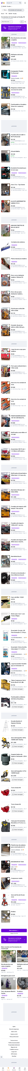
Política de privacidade (14, 1042)
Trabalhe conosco (14, 1049)
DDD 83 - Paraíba (13, 13)
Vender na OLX (14, 1034)
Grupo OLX (14, 1051)
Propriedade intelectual (14, 1045)
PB (6, 13)
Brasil (2, 13)
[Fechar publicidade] (1, 1057)
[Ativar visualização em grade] (25, 21)
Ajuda (14, 1026)
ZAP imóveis (14, 1054)
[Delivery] (4, 27)
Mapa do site (14, 1047)
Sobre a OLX (14, 1031)
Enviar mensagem (18, 689)
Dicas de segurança (14, 1029)
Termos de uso (14, 1040)
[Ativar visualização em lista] (21, 21)
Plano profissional (14, 1036)
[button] (14, 3)
